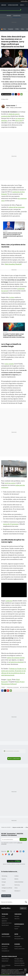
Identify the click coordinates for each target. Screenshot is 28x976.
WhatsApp (8, 851)
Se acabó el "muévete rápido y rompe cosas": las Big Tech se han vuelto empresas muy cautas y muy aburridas (14, 335)
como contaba (9, 364)
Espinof (16, 928)
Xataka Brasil (5, 961)
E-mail (21, 94)
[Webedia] (24, 1)
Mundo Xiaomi (5, 925)
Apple (9, 679)
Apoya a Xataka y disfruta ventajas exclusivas (14, 864)
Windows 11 (17, 891)
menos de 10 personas (10, 524)
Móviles (16, 879)
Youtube (17, 851)
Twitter (16, 94)
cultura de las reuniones (16, 207)
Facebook (13, 94)
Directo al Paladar (6, 936)
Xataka (3, 916)
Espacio (4, 879)
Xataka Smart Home (6, 923)
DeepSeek (10, 29)
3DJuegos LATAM (18, 958)
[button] (11, 105)
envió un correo (10, 483)
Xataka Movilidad (18, 882)
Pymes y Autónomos (19, 948)
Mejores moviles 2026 (18, 827)
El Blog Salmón (18, 946)
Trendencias (5, 946)
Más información (5, 974)
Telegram (23, 851)
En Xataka (5, 231)
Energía (4, 882)
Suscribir (23, 839)
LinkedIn (9, 854)
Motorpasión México (19, 965)
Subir (22, 908)
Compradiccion (5, 951)
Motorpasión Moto (18, 938)
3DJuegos (16, 916)
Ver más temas (6, 895)
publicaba (9, 601)
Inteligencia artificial (7, 888)
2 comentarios (7, 94)
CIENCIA (22, 5)
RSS (3, 854)
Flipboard (19, 94)
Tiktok (12, 854)
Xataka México (5, 958)
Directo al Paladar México (6, 966)
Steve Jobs (18, 120)
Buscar (26, 902)
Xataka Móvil (5, 918)
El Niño (17, 29)
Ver (15, 758)
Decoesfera (4, 948)
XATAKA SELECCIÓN (13, 5)
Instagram (20, 851)
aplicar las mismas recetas (15, 658)
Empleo (4, 891)
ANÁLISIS (3, 5)
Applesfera (4, 920)
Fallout (22, 29)
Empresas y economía (13, 687)
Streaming (4, 876)
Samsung (17, 885)
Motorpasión (17, 936)
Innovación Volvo (16, 15)
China (4, 29)
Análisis (16, 876)
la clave (11, 297)
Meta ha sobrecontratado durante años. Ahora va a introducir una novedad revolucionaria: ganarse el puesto (13, 235)
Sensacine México (18, 961)
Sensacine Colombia (19, 963)
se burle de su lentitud (16, 662)
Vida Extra (16, 918)
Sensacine (17, 926)
